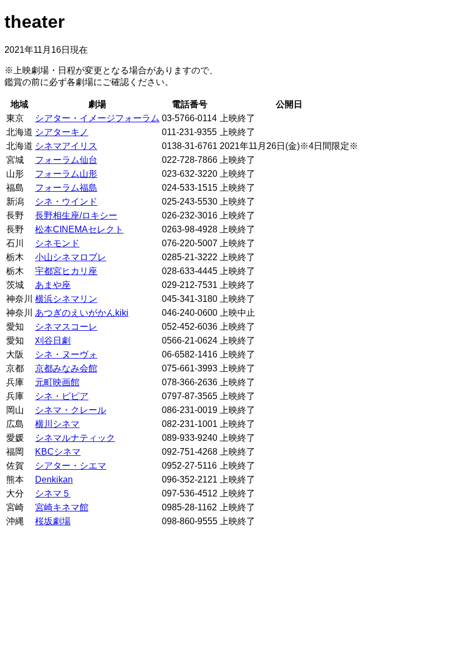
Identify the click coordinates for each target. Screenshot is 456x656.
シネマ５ (53, 493)
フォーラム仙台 (66, 160)
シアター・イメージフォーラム (97, 118)
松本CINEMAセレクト (79, 229)
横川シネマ (57, 424)
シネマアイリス (66, 146)
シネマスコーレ (66, 326)
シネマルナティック (75, 438)
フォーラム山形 (66, 173)
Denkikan (54, 479)
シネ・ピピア (61, 396)
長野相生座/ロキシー (76, 215)
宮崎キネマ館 (61, 507)
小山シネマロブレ (70, 257)
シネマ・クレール (70, 410)
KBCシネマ (58, 451)
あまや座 (53, 285)
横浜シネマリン (66, 299)
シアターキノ (61, 132)
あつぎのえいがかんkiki (81, 312)
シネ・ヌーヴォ (66, 354)
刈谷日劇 (53, 340)
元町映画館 (57, 382)
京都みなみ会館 (66, 368)
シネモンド (57, 243)
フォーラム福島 (66, 187)
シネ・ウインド (66, 201)
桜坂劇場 (53, 521)
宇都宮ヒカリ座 (66, 271)
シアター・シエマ (70, 465)
